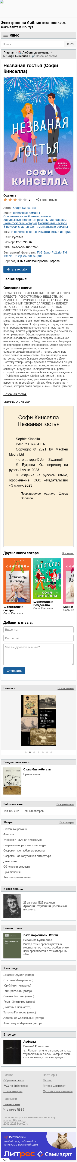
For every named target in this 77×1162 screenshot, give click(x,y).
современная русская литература (24, 845)
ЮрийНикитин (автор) (17, 985)
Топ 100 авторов (33, 811)
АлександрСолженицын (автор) (23, 1017)
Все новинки (66, 688)
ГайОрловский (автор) (17, 991)
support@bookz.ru (14, 1120)
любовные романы (15, 829)
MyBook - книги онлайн (58, 1091)
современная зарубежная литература (27, 856)
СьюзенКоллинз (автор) (18, 996)
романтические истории (20, 223)
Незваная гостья (15, 394)
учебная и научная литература (22, 839)
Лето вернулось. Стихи (40, 935)
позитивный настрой (52, 223)
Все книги (68, 553)
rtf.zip (17, 256)
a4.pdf (27, 256)
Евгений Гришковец (36, 1046)
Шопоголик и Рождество (43, 603)
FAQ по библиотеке (15, 1085)
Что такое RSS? (13, 1109)
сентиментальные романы (49, 226)
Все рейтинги (65, 804)
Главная (9, 52)
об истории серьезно (16, 866)
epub (46, 252)
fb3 (39, 252)
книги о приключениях (17, 877)
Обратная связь (13, 1080)
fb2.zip (57, 252)
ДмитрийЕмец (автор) (17, 1007)
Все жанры (66, 822)
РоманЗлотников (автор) (19, 1001)
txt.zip (7, 256)
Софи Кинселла (17, 56)
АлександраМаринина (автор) (22, 1023)
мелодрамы (58, 219)
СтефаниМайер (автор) (18, 980)
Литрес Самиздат (54, 1085)
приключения (31, 774)
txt (65, 252)
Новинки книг (11, 1104)
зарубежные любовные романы (25, 219)
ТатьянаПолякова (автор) (19, 1012)
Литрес (47, 1080)
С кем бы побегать (37, 769)
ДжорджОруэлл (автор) (18, 974)
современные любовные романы (24, 850)
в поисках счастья (16, 226)
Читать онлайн (17, 269)
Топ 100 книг (11, 811)
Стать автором (12, 1091)
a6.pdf (37, 256)
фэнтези (8, 834)
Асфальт (29, 1041)
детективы (10, 861)
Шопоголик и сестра (13, 608)
